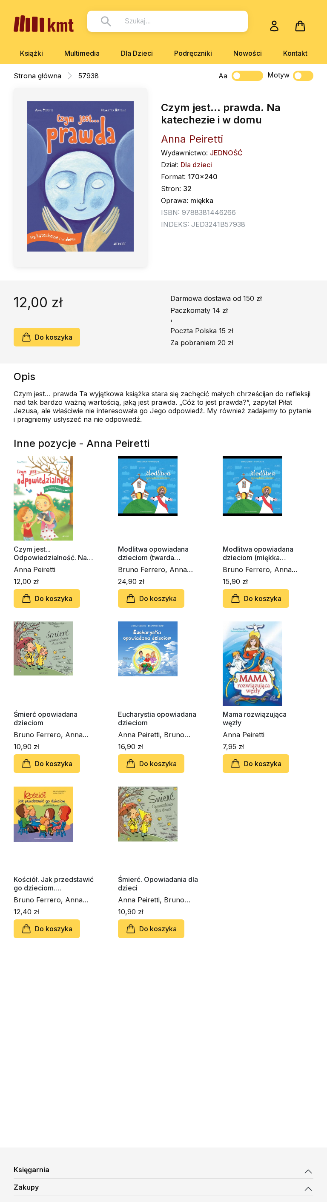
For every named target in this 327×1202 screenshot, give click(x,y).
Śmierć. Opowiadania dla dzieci (158, 883)
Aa (222, 76)
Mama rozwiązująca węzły (255, 718)
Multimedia (82, 53)
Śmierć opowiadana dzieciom (45, 718)
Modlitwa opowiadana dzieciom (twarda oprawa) (153, 553)
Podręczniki (193, 53)
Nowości (247, 53)
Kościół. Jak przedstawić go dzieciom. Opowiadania (54, 883)
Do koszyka (53, 337)
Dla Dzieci (137, 53)
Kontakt (295, 53)
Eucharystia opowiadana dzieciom (157, 718)
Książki (31, 53)
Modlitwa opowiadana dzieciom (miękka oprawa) (258, 553)
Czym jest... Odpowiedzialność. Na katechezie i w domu (50, 553)
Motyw (278, 75)
